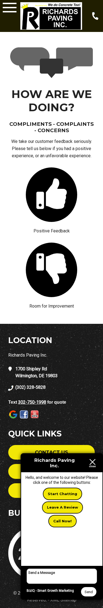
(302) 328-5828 (30, 387)
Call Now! (62, 521)
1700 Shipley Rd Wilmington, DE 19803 (36, 372)
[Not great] (51, 270)
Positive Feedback (52, 231)
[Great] (51, 194)
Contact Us (51, 452)
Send (89, 592)
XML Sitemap (63, 599)
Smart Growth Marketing (55, 591)
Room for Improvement (51, 306)
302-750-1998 (32, 402)
